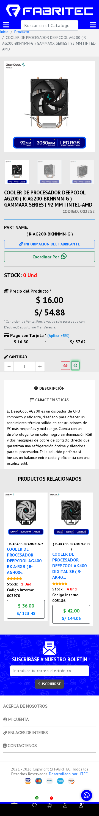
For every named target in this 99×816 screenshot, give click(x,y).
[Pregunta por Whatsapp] (75, 365)
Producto (21, 31)
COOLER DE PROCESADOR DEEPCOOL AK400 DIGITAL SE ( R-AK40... (69, 565)
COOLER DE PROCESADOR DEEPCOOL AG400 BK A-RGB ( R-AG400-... (24, 560)
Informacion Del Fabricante (51, 244)
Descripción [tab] (51, 388)
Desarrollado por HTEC (68, 773)
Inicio (4, 31)
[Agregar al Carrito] (65, 365)
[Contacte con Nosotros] (81, 805)
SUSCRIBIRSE (49, 683)
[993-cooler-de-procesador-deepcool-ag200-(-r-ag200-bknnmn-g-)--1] (49, 106)
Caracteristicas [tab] (51, 399)
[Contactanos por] (86, 795)
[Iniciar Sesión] (65, 805)
